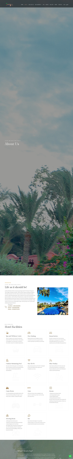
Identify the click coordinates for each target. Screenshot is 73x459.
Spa (43, 4)
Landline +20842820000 (14, 306)
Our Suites (31, 4)
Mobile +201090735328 (14, 309)
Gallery (52, 4)
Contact (60, 4)
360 (64, 4)
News (56, 4)
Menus (47, 4)
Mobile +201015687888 (13, 307)
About (26, 4)
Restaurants (38, 4)
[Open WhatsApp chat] (70, 456)
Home (22, 4)
